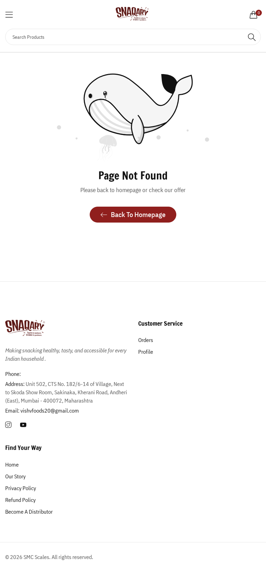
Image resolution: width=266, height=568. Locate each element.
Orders (145, 339)
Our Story (15, 476)
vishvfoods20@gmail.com (42, 410)
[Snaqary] (133, 14)
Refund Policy (20, 499)
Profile (145, 351)
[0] (253, 14)
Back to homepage (138, 214)
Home (12, 464)
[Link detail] (8, 425)
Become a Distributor (29, 511)
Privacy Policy (20, 488)
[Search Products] (252, 37)
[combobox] (133, 37)
